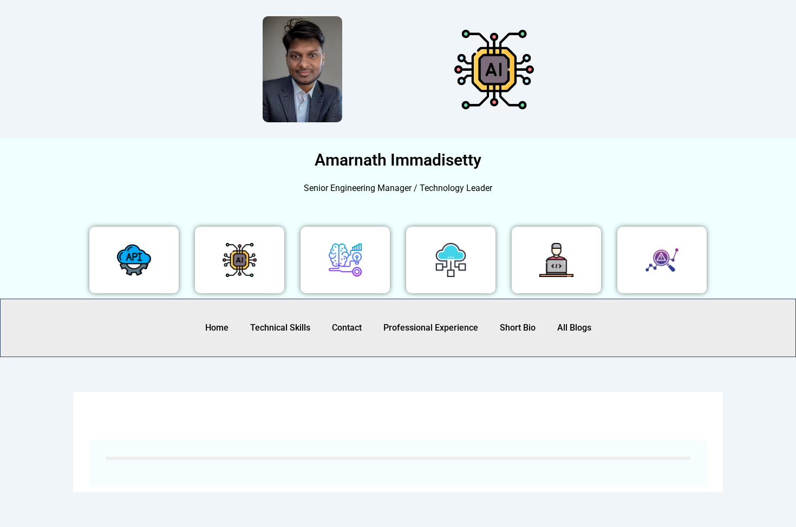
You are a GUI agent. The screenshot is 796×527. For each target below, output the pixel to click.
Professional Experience (430, 327)
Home (217, 327)
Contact (347, 327)
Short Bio (518, 327)
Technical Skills (280, 327)
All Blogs (574, 327)
